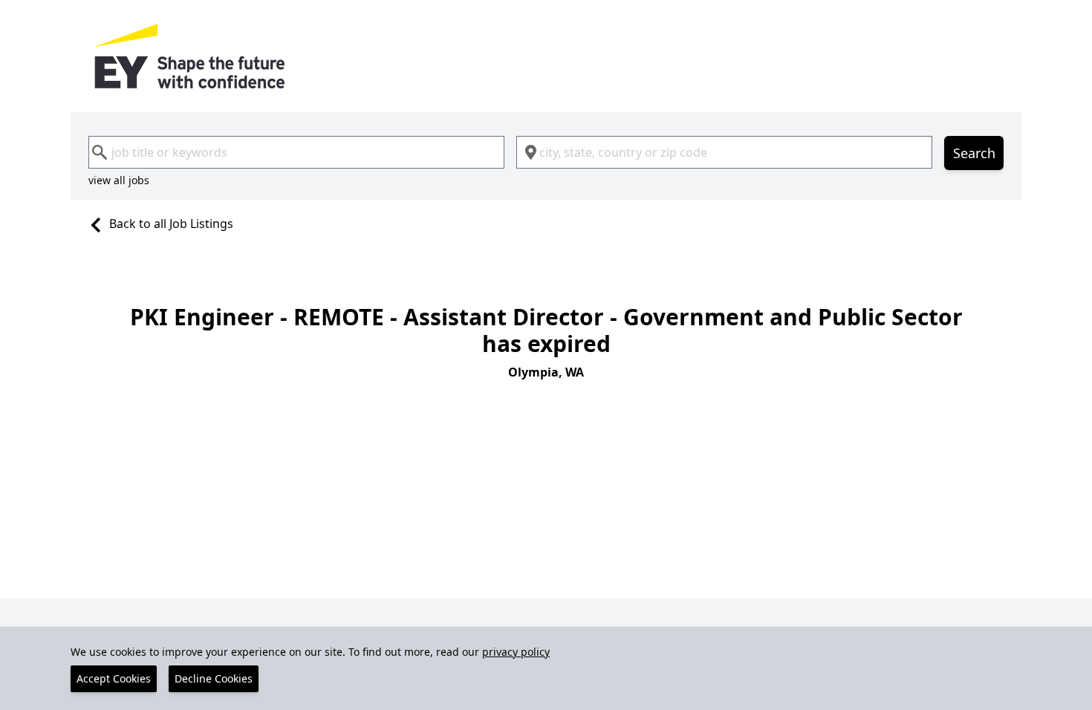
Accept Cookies (114, 678)
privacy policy (516, 652)
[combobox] (296, 152)
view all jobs (118, 180)
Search (974, 153)
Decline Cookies (214, 678)
